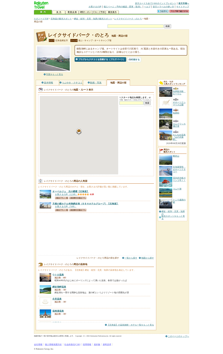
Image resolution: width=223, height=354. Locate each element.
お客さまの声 (95, 6)
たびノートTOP (41, 18)
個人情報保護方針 (53, 344)
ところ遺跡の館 (179, 201)
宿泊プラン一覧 (61, 198)
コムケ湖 (177, 189)
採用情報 (87, 344)
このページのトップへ (178, 336)
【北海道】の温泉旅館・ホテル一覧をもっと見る (130, 325)
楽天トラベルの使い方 (163, 6)
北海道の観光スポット (61, 18)
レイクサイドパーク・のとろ (128, 18)
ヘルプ (147, 6)
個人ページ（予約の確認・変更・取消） (123, 6)
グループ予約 (98, 12)
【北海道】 (70, 191)
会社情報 (38, 344)
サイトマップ (182, 6)
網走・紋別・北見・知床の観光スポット (93, 18)
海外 (58, 12)
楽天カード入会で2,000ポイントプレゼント (155, 3)
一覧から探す (131, 258)
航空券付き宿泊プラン (77, 198)
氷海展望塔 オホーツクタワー (179, 169)
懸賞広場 (72, 12)
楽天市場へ (183, 3)
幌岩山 (176, 156)
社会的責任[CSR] (72, 344)
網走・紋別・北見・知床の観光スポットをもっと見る (173, 215)
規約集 (97, 344)
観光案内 (112, 12)
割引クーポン (85, 12)
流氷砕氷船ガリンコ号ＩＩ (179, 179)
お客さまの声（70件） (65, 206)
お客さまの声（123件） (66, 194)
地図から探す (147, 258)
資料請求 (107, 344)
